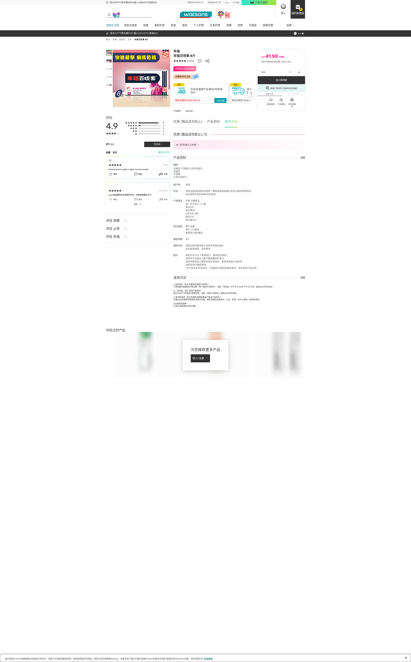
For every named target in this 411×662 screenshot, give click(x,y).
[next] (251, 93)
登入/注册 (198, 358)
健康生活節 (112, 25)
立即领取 (220, 100)
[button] (298, 9)
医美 (173, 25)
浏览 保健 (113, 220)
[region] (205, 658)
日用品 (253, 25)
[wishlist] (199, 60)
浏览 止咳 (113, 228)
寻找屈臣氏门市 (214, 2)
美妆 (184, 25)
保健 (145, 25)
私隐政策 (208, 659)
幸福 (176, 51)
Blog (227, 2)
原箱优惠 (268, 25)
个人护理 (198, 25)
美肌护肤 (159, 25)
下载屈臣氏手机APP (195, 2)
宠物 (240, 25)
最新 (115, 152)
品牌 (289, 25)
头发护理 (215, 25)
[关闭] (405, 657)
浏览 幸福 (113, 236)
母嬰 (229, 25)
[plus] (299, 72)
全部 (108, 152)
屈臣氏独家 (130, 25)
